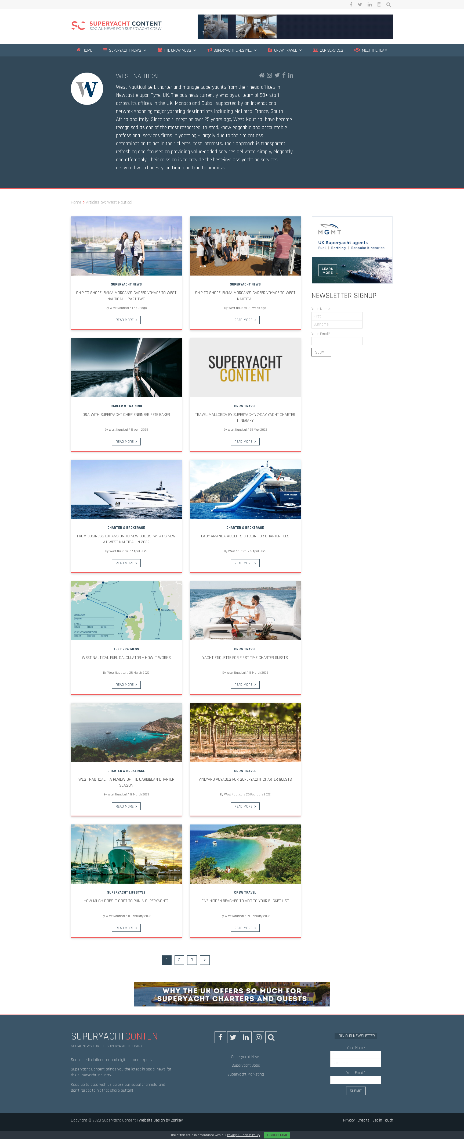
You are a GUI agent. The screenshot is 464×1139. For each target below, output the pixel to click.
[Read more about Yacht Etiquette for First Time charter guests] (245, 610)
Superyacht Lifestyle (232, 50)
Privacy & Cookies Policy (243, 1135)
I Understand (277, 1135)
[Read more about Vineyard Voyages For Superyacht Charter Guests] (245, 732)
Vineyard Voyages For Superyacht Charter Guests (245, 779)
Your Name (320, 309)
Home (86, 50)
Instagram (379, 4)
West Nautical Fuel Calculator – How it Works (126, 657)
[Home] (116, 26)
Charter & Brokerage (126, 527)
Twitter (360, 4)
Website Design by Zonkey (161, 1120)
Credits (363, 1120)
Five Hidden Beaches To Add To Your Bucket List (245, 901)
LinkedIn (369, 4)
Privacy (349, 1120)
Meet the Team (374, 50)
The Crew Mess (177, 50)
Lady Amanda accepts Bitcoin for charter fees (245, 536)
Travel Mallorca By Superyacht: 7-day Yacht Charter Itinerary (245, 417)
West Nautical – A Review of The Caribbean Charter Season (126, 782)
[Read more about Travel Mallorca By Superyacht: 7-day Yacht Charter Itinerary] (245, 367)
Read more (125, 319)
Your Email (321, 334)
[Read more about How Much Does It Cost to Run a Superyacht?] (126, 854)
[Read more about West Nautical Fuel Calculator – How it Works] (126, 610)
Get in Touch (382, 1120)
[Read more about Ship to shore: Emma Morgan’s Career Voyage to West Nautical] (245, 246)
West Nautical (138, 76)
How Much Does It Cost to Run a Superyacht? (126, 901)
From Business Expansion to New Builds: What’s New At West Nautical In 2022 (126, 539)
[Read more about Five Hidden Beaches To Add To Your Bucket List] (245, 854)
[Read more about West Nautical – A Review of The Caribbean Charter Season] (126, 732)
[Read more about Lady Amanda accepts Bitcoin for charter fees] (245, 489)
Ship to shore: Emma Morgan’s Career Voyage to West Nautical (245, 296)
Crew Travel (285, 50)
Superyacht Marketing (245, 1074)
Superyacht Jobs (246, 1065)
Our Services (331, 50)
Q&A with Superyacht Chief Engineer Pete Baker (126, 414)
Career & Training (126, 406)
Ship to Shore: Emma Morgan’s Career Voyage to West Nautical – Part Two (126, 296)
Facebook (350, 4)
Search (388, 4)
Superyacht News (124, 50)
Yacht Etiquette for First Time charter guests (245, 657)
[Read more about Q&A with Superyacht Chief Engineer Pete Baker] (126, 367)
